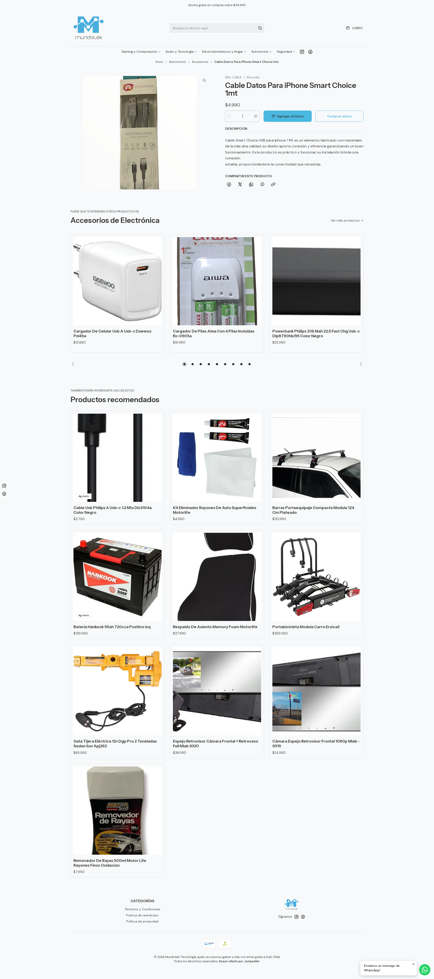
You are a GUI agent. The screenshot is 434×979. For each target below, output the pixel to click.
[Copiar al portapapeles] (273, 185)
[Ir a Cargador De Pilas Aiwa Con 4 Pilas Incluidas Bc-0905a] (217, 281)
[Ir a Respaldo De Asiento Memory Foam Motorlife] (217, 577)
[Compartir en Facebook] (229, 185)
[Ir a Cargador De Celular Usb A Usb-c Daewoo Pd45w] (117, 281)
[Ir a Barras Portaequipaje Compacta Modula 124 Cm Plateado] (316, 458)
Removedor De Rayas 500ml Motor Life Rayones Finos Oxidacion (109, 863)
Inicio (159, 62)
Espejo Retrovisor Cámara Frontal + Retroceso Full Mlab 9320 (215, 743)
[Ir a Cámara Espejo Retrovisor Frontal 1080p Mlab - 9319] (316, 691)
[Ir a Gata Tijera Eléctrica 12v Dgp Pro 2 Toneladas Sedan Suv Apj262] (117, 691)
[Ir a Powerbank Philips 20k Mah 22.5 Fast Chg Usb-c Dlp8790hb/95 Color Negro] (316, 281)
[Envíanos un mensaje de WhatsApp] (424, 969)
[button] (184, 364)
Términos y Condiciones (142, 909)
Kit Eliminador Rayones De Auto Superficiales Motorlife (214, 510)
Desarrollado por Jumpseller (239, 961)
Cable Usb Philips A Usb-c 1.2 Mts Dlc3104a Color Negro (112, 510)
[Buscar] (260, 28)
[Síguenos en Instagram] (302, 51)
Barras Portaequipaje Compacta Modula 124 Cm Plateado (313, 510)
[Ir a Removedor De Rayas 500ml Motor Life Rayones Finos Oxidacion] (117, 811)
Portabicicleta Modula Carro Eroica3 (306, 627)
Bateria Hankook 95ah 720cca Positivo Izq (112, 627)
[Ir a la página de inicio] (89, 28)
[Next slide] (360, 364)
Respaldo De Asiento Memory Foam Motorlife (215, 627)
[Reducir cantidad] (229, 116)
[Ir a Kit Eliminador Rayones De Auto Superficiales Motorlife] (217, 458)
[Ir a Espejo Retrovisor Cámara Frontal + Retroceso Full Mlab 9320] (217, 691)
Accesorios (200, 62)
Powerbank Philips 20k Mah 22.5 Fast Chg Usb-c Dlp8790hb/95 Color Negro (316, 333)
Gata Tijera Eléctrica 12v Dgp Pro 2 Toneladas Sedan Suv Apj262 (115, 743)
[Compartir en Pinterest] (262, 185)
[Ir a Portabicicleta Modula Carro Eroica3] (316, 577)
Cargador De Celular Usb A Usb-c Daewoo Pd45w (112, 333)
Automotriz (177, 62)
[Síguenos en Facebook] (310, 51)
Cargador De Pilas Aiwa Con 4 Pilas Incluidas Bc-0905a (213, 333)
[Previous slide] (74, 364)
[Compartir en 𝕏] (240, 185)
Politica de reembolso (142, 915)
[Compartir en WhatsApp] (251, 185)
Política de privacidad (142, 921)
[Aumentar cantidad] (255, 116)
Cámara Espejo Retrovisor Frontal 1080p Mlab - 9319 (316, 743)
